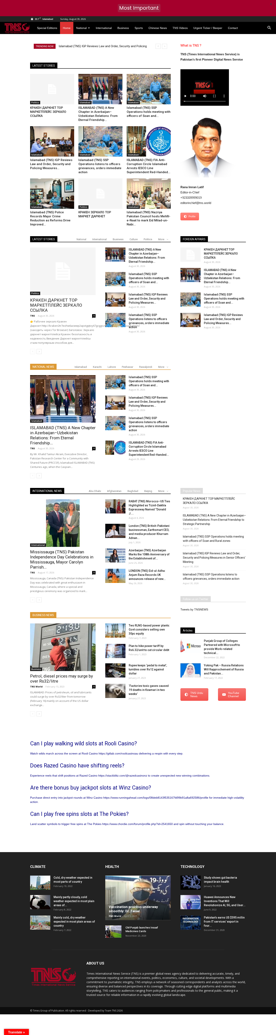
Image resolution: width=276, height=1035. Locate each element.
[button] (269, 28)
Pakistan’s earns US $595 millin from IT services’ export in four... (224, 921)
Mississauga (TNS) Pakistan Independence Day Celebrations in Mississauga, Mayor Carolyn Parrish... (61, 560)
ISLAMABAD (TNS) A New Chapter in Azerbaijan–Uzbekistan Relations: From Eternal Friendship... (63, 435)
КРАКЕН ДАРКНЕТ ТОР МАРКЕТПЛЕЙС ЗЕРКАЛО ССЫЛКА (48, 112)
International (104, 28)
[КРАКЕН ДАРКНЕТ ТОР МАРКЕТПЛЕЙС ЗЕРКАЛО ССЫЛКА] (52, 89)
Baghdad (132, 491)
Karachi (97, 366)
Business (123, 28)
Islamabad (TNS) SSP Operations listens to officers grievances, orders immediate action (211, 576)
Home (67, 28)
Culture (134, 239)
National (81, 28)
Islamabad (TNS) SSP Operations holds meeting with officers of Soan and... (149, 112)
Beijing (148, 491)
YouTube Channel (233, 694)
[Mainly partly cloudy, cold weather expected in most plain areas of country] (40, 902)
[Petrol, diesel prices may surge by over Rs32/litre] (63, 647)
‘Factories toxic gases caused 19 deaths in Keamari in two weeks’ (149, 690)
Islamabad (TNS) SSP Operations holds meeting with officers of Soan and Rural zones (213, 538)
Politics (35, 102)
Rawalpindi (145, 366)
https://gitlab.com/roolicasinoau (118, 753)
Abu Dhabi (95, 491)
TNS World (36, 686)
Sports (139, 28)
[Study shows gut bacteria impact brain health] (190, 883)
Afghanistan (114, 491)
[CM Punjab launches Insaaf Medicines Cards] (113, 931)
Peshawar (127, 366)
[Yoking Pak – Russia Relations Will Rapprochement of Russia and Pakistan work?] (190, 670)
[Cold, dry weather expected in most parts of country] (40, 883)
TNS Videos (180, 28)
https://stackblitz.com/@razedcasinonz (122, 775)
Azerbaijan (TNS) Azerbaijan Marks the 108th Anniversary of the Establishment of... (149, 554)
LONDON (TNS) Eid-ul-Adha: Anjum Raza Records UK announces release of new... (147, 574)
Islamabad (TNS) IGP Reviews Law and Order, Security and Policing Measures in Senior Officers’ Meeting (214, 557)
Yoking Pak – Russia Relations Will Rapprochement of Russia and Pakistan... (224, 669)
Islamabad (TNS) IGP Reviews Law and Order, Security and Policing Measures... (51, 164)
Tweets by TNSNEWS (194, 609)
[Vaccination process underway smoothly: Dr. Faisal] (138, 898)
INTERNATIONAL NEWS (47, 491)
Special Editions (47, 28)
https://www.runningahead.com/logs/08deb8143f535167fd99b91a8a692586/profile (155, 797)
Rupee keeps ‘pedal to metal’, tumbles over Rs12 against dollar (148, 669)
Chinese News (158, 28)
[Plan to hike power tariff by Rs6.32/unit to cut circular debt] (115, 651)
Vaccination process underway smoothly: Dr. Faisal (133, 909)
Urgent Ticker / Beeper (207, 28)
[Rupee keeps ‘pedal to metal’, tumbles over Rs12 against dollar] (115, 670)
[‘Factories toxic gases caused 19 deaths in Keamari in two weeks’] (115, 691)
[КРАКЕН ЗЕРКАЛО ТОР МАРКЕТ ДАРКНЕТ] (100, 193)
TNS (32, 315)
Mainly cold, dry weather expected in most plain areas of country (74, 921)
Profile (192, 216)
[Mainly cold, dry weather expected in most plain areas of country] (40, 922)
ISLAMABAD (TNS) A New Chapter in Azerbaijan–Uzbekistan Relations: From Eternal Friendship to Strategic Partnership (214, 520)
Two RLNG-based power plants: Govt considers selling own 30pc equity (149, 629)
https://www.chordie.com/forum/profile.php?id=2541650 (137, 824)
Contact (233, 28)
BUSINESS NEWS (43, 615)
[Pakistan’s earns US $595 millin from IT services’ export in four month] (190, 922)
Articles (188, 630)
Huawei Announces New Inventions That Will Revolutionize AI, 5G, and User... (224, 901)
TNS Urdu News (196, 694)
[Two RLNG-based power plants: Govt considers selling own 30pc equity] (115, 630)
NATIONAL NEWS (43, 366)
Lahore (112, 366)
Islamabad (85, 102)
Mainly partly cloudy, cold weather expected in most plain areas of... (74, 901)
